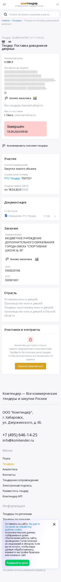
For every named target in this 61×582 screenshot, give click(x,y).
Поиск (7, 458)
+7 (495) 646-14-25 (20, 435)
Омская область (25, 115)
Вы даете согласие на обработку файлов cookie (22, 526)
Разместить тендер (15, 491)
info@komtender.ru (18, 440)
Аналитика (10, 469)
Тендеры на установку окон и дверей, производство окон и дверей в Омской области (29, 311)
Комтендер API (12, 496)
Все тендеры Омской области (23, 105)
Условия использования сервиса (24, 570)
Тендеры (8, 464)
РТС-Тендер (12, 178)
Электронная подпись (17, 485)
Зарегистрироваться (30, 366)
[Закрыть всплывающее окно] (54, 524)
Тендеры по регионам (17, 514)
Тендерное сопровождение (20, 480)
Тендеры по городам (16, 519)
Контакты (9, 475)
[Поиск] (5, 14)
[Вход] (57, 4)
